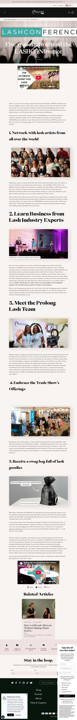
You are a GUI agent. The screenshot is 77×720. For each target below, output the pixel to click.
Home (5, 19)
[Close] (26, 694)
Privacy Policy (17, 711)
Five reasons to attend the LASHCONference (27, 19)
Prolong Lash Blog (11, 19)
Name (12, 670)
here (40, 553)
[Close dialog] (75, 645)
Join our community (48, 683)
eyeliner (24, 527)
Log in (61, 5)
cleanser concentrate (15, 529)
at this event (27, 122)
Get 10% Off (67, 696)
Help (55, 5)
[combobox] (69, 5)
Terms (67, 717)
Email (35, 670)
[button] (4, 12)
